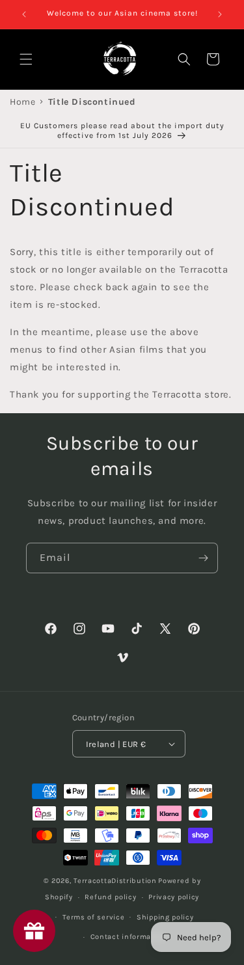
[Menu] (26, 59)
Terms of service (93, 917)
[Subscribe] (203, 558)
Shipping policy (165, 917)
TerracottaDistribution (115, 881)
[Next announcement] (220, 14)
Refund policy (110, 897)
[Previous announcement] (24, 14)
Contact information (128, 936)
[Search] (184, 59)
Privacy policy (173, 897)
